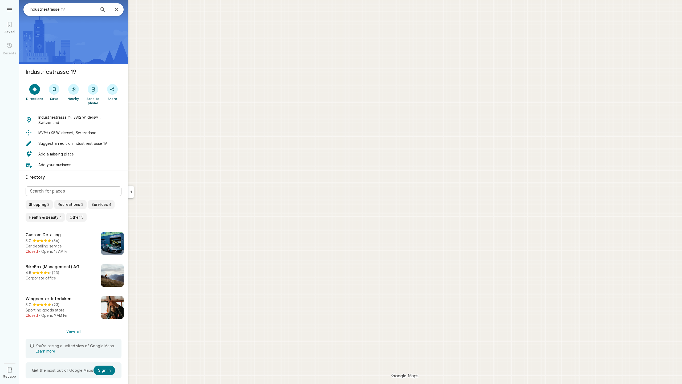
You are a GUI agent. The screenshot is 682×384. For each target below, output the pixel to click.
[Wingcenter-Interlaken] (73, 308)
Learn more (45, 351)
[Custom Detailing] (73, 244)
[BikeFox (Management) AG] (73, 276)
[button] (73, 120)
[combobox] (62, 9)
